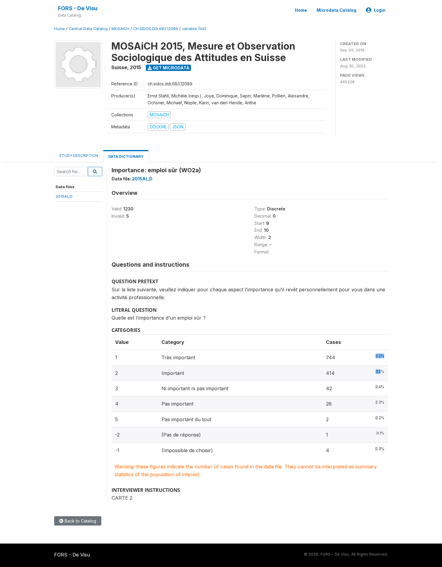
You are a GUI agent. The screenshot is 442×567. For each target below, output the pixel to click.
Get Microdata (170, 67)
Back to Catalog (79, 520)
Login (379, 10)
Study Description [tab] (78, 155)
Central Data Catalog (88, 28)
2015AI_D (64, 196)
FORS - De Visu (77, 8)
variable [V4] (194, 28)
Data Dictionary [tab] (125, 156)
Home (301, 10)
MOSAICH (120, 28)
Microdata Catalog (336, 10)
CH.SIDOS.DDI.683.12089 (155, 28)
